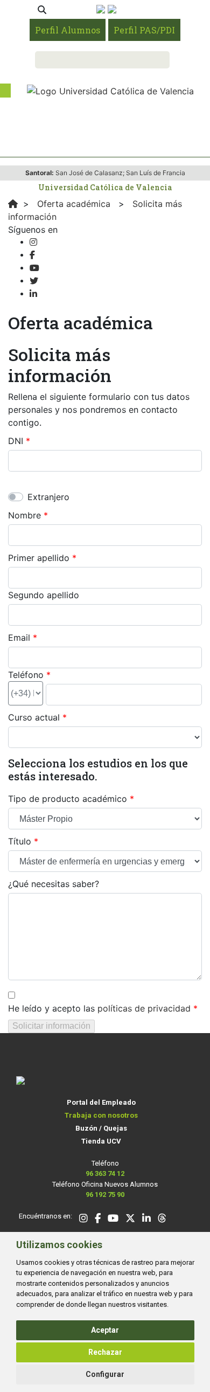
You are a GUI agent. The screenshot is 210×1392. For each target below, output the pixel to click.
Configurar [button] (105, 1374)
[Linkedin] (33, 294)
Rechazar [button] (105, 1352)
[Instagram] (33, 242)
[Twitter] (34, 281)
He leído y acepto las (99, 1008)
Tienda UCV (101, 1141)
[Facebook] (32, 255)
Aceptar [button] (105, 1330)
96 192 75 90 (105, 1194)
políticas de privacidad (144, 1008)
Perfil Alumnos (67, 30)
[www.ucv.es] (13, 203)
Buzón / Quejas (101, 1128)
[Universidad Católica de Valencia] (110, 90)
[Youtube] (34, 268)
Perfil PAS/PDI (144, 30)
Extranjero (48, 496)
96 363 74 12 (105, 1173)
